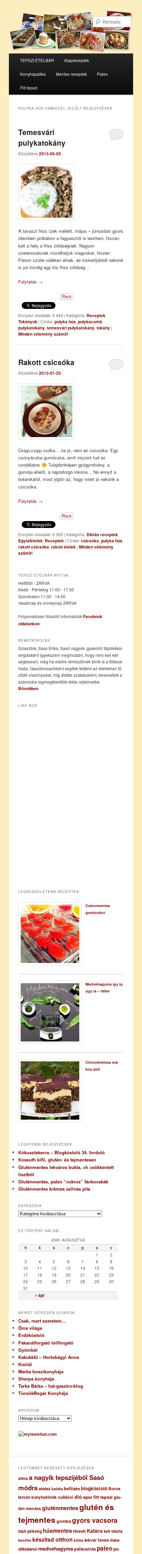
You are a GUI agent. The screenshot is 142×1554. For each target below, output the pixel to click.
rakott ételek (63, 547)
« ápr (40, 1295)
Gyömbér (28, 1350)
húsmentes (57, 1530)
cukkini (65, 1497)
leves (103, 1540)
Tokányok (27, 321)
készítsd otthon (52, 1539)
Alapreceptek (76, 60)
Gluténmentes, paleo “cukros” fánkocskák (63, 1181)
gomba (64, 1521)
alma (23, 1478)
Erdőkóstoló (31, 1335)
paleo (104, 1548)
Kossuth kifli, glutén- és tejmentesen (57, 1159)
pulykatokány (31, 328)
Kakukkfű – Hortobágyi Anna (48, 1357)
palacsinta (85, 1549)
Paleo (102, 74)
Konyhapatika (33, 74)
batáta (57, 1488)
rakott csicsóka (33, 547)
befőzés (72, 1488)
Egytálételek (30, 541)
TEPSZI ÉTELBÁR (37, 60)
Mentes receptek (71, 74)
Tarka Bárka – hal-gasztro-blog (50, 1386)
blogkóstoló (94, 1488)
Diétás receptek (102, 534)
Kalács (95, 1530)
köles (78, 1540)
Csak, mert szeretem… (42, 1320)
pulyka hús (65, 321)
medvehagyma (55, 1548)
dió (78, 1496)
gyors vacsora (95, 1520)
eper (87, 1497)
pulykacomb (90, 321)
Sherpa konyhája (36, 1378)
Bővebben (28, 688)
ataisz (44, 1488)
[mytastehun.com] (37, 1434)
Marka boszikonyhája (40, 1371)
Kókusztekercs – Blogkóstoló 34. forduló (61, 1152)
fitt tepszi (103, 1497)
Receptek (96, 315)
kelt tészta (113, 1531)
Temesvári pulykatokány (41, 137)
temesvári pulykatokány (70, 328)
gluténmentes (60, 1508)
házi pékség (30, 1531)
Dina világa (30, 1328)
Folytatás (30, 281)
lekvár (90, 1540)
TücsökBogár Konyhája (43, 1393)
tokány (103, 328)
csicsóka (90, 541)
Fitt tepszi (29, 88)
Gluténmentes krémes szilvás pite (54, 1188)
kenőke (24, 1540)
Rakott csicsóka (46, 362)
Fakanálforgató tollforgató (45, 1342)
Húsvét (79, 1531)
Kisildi (25, 1364)
